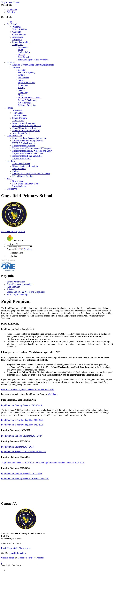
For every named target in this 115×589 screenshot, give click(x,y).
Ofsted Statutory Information (25, 166)
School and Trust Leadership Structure (29, 138)
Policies (15, 171)
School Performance (21, 163)
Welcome (16, 27)
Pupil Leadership (14, 135)
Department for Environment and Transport (31, 148)
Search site (6, 565)
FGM (20, 49)
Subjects (16, 67)
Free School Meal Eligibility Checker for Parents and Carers (27, 389)
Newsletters (17, 181)
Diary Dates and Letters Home (25, 184)
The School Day (19, 115)
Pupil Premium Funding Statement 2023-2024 (21, 473)
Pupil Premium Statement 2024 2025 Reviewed (23, 462)
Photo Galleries (19, 186)
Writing (21, 75)
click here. (53, 394)
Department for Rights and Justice (27, 156)
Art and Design (25, 103)
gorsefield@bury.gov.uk (16, 548)
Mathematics (23, 77)
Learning (11, 62)
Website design (7, 558)
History (21, 87)
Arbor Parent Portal (21, 133)
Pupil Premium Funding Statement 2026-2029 (21, 405)
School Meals (18, 120)
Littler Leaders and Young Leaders (27, 140)
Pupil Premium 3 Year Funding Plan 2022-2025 (22, 425)
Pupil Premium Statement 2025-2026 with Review (23, 451)
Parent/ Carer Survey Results (25, 128)
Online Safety (24, 52)
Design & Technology (28, 100)
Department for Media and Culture (27, 153)
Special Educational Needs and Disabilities (31, 173)
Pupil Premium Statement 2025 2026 (17, 447)
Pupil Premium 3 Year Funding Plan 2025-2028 (22, 420)
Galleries (11, 12)
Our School (12, 24)
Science (21, 80)
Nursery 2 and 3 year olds (23, 123)
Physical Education (26, 82)
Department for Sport (21, 158)
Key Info (11, 161)
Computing (23, 92)
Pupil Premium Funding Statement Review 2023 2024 (25, 478)
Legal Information (18, 553)
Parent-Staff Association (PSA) (26, 130)
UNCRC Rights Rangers (23, 143)
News (9, 178)
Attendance (17, 110)
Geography (23, 85)
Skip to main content (10, 2)
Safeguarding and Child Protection (33, 59)
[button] (13, 17)
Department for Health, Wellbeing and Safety (32, 151)
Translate (28, 249)
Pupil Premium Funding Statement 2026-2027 (21, 436)
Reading (21, 70)
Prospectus (17, 39)
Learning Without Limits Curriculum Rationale (33, 65)
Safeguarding (18, 44)
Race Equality (24, 57)
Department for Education (23, 146)
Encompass (23, 47)
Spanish (21, 90)
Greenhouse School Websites (31, 558)
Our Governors (19, 34)
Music (20, 95)
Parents (10, 108)
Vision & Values (19, 29)
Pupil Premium (19, 168)
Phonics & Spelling (26, 72)
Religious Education (27, 105)
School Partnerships (21, 42)
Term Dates (17, 113)
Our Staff (16, 32)
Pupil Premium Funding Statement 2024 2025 (64, 462)
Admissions (12, 9)
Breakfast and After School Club (26, 125)
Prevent (21, 54)
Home (9, 22)
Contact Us (12, 189)
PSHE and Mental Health (29, 97)
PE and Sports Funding (22, 176)
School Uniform (19, 118)
